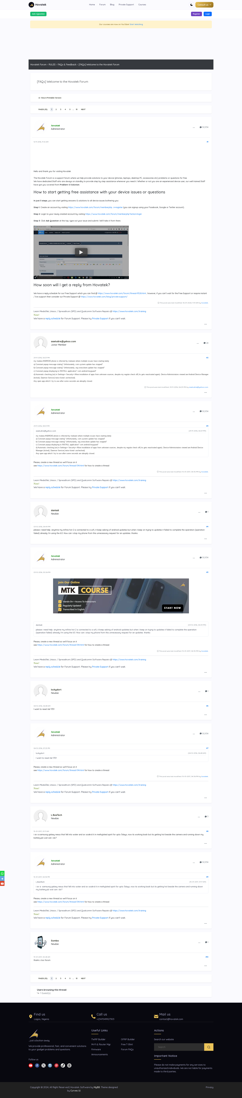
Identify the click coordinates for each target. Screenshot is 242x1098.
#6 (207, 706)
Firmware (96, 1049)
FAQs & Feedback (67, 64)
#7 (207, 748)
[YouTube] (2, 883)
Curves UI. (75, 1090)
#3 (207, 426)
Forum (102, 4)
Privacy (209, 1087)
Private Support (126, 4)
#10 (207, 957)
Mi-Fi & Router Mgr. (101, 1044)
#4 (207, 527)
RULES (52, 64)
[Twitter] (43, 1065)
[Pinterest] (56, 1065)
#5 (207, 572)
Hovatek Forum (38, 64)
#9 (207, 877)
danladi (55, 510)
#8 (207, 831)
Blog (112, 4)
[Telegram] (2, 878)
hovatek (204, 303)
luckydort (56, 689)
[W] (2, 873)
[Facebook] (37, 1065)
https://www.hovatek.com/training (129, 311)
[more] (194, 127)
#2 (207, 358)
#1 (207, 142)
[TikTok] (63, 1065)
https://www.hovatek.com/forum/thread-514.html (60, 465)
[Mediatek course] (121, 595)
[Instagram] (50, 1065)
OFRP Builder (128, 1039)
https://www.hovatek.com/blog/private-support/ (104, 296)
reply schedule (52, 318)
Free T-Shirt (127, 1044)
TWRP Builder (98, 1039)
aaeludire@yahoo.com (63, 341)
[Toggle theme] (191, 4)
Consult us (203, 4)
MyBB (97, 1087)
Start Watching (136, 24)
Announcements (99, 1054)
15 (76, 109)
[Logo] (34, 1033)
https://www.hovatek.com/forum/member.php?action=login (113, 214)
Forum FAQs (127, 1049)
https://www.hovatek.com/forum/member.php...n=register (95, 207)
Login (207, 14)
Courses (142, 4)
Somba (55, 940)
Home (92, 4)
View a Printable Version (50, 98)
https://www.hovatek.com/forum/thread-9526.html (122, 293)
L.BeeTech (56, 815)
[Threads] (69, 1065)
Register (196, 14)
